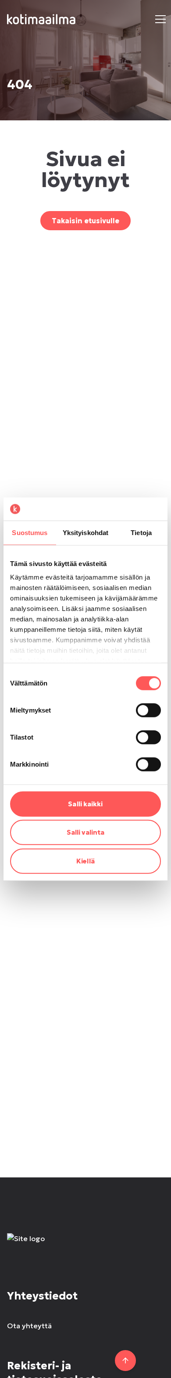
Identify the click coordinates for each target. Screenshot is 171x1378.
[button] (160, 19)
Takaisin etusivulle (85, 220)
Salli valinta (85, 832)
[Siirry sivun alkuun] (125, 1360)
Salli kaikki (85, 803)
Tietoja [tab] (141, 532)
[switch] (148, 710)
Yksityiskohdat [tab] (85, 532)
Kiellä (85, 860)
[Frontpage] (85, 1247)
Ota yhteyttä (29, 1325)
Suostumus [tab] (29, 532)
